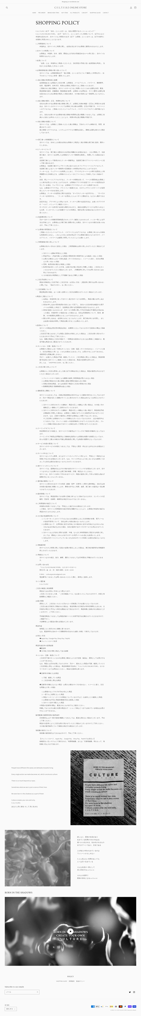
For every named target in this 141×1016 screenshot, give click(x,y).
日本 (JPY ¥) (9, 1009)
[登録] (37, 992)
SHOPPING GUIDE (61, 981)
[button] (7, 8)
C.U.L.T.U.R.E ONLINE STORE (120, 1010)
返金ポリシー (80, 981)
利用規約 (71, 981)
